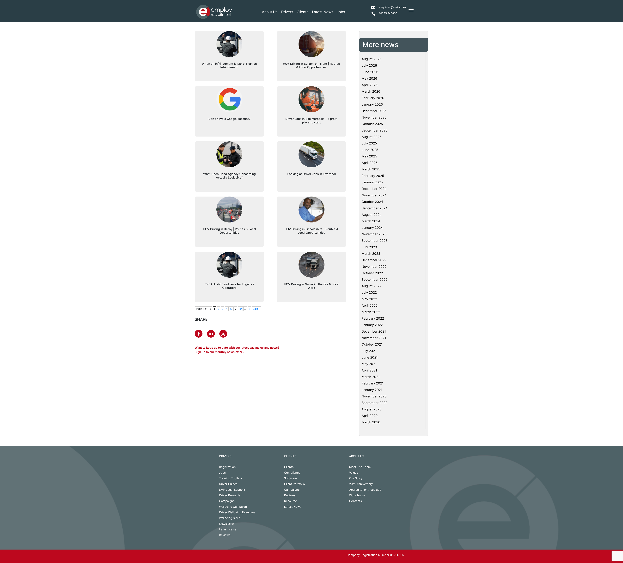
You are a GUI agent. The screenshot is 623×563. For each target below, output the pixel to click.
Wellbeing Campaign (233, 506)
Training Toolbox (230, 478)
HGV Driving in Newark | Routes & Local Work (311, 285)
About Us (270, 12)
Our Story (355, 478)
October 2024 (372, 202)
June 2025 (370, 150)
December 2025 (374, 111)
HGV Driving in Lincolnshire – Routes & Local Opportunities (311, 230)
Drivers (287, 12)
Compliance (292, 472)
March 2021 (371, 377)
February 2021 (373, 383)
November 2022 (374, 267)
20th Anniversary (361, 484)
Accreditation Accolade (365, 489)
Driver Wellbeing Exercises (237, 512)
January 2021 (372, 390)
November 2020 (374, 396)
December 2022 (374, 260)
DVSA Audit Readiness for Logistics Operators (229, 285)
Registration (227, 467)
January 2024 (372, 228)
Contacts (355, 501)
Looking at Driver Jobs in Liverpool (311, 174)
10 (240, 308)
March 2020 (371, 422)
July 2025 (369, 143)
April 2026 (370, 85)
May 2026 (369, 78)
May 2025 (369, 156)
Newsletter (226, 523)
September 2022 (374, 280)
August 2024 (372, 215)
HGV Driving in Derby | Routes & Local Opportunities (229, 230)
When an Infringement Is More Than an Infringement (229, 65)
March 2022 (371, 312)
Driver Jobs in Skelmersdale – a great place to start (311, 120)
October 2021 (372, 344)
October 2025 (372, 124)
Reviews (224, 535)
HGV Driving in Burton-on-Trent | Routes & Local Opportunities (311, 65)
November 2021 (374, 338)
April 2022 (370, 305)
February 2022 (373, 318)
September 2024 (375, 208)
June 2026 (370, 72)
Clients (302, 12)
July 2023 (369, 247)
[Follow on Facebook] (198, 334)
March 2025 (371, 169)
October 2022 (372, 273)
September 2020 (375, 403)
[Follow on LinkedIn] (211, 334)
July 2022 (369, 292)
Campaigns (226, 501)
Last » (256, 308)
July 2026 (369, 65)
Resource (290, 501)
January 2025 (372, 182)
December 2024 (374, 189)
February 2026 (373, 98)
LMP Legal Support (232, 489)
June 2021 (370, 357)
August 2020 (372, 409)
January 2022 (372, 325)
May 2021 (369, 364)
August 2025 (371, 137)
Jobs (341, 12)
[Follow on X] (223, 334)
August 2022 (371, 286)
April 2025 (370, 163)
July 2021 (369, 351)
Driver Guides (228, 484)
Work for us (357, 495)
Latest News (322, 12)
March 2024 (371, 221)
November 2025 (374, 117)
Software (290, 478)
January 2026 (372, 104)
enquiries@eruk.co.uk (392, 7)
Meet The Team (360, 467)
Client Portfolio (294, 484)
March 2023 (371, 254)
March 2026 (371, 91)
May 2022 (369, 299)
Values (353, 472)
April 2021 (369, 370)
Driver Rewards (229, 495)
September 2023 (375, 241)
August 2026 (371, 59)
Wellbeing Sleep (229, 518)
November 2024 (374, 195)
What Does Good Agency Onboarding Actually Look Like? (229, 175)
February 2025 (373, 176)
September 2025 (374, 130)
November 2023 (374, 234)
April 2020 (370, 416)
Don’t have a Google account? (229, 118)
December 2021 (374, 331)
